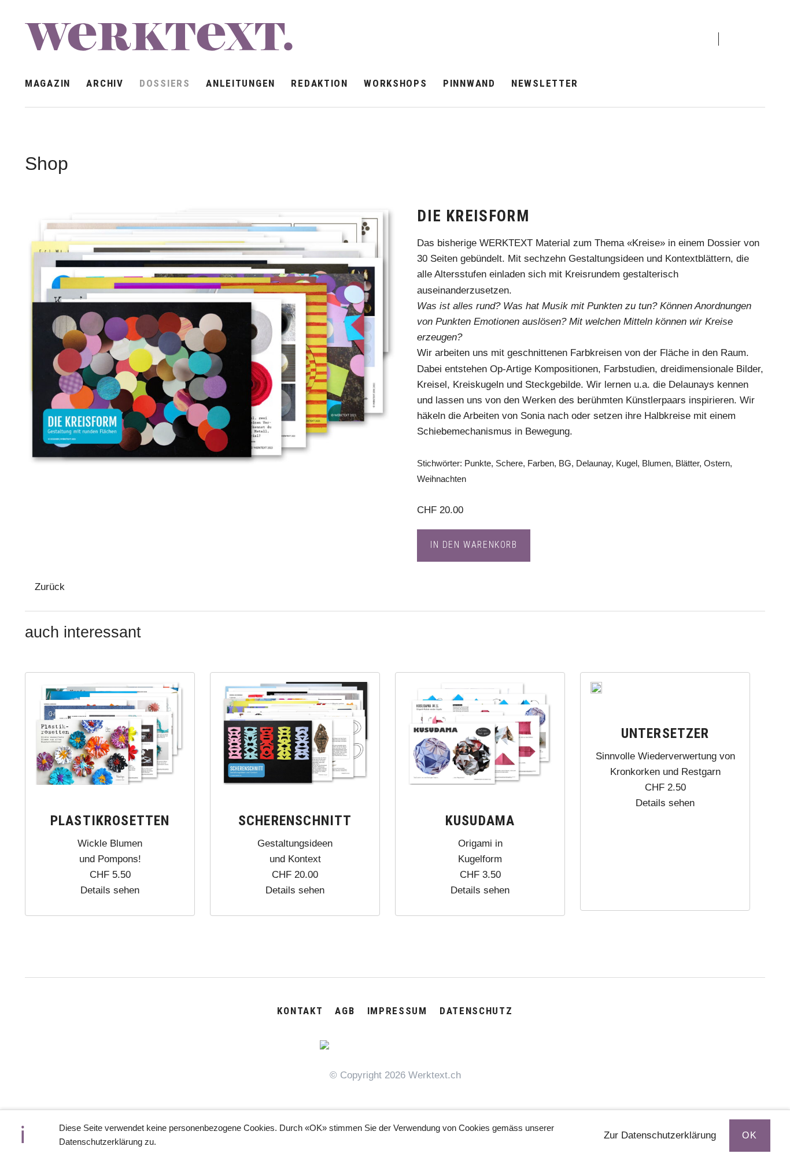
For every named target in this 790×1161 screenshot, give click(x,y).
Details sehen (109, 890)
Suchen (743, 29)
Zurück (50, 586)
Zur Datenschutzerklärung (660, 1135)
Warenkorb (689, 30)
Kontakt (300, 1011)
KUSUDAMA (480, 821)
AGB (345, 1011)
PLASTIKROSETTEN (110, 821)
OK (749, 1135)
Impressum (397, 1011)
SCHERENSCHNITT (295, 821)
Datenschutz (476, 1011)
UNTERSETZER (665, 733)
